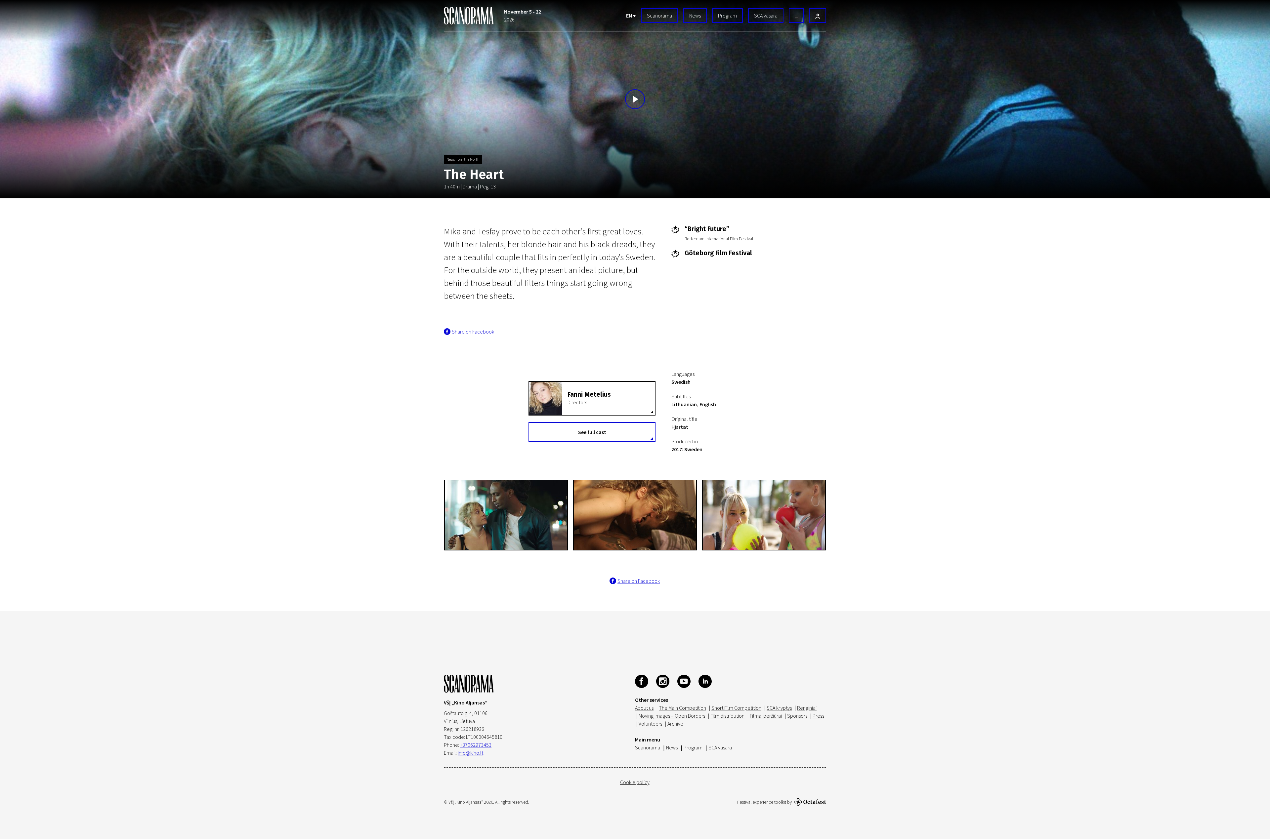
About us (644, 707)
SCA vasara (766, 15)
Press (818, 715)
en (629, 15)
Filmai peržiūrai (766, 715)
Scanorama (659, 15)
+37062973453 (475, 744)
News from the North (463, 159)
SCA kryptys (779, 707)
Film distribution (727, 715)
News (695, 15)
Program (727, 15)
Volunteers (650, 723)
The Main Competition (682, 707)
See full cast (592, 432)
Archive (675, 723)
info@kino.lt (470, 752)
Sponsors (797, 715)
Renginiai (807, 707)
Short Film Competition (736, 707)
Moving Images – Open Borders (672, 715)
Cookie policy (635, 782)
